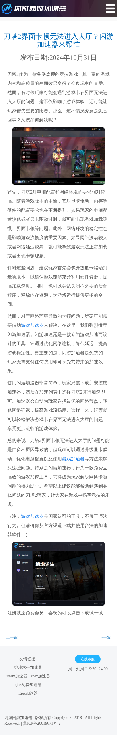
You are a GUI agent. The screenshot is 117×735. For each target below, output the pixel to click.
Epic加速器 (28, 693)
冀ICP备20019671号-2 (41, 723)
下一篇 (105, 637)
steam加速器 (16, 676)
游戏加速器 (32, 325)
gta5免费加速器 (28, 685)
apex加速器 (40, 676)
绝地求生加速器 (28, 667)
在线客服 (88, 659)
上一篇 (12, 637)
